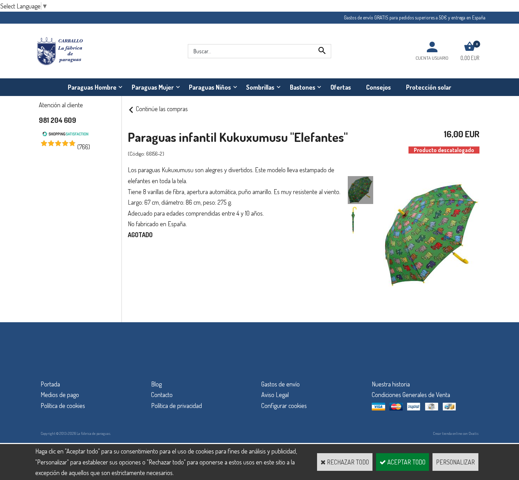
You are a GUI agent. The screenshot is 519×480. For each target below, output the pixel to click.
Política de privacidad (176, 405)
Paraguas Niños (210, 87)
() (83, 147)
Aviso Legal (275, 394)
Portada (50, 384)
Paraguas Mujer (153, 87)
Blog (156, 384)
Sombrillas (260, 87)
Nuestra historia (391, 384)
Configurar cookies (284, 405)
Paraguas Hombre (92, 87)
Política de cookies (63, 405)
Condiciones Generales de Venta (411, 394)
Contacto (162, 394)
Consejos (378, 87)
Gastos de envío (280, 384)
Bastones (302, 87)
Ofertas (340, 87)
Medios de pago (60, 394)
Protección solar (428, 87)
